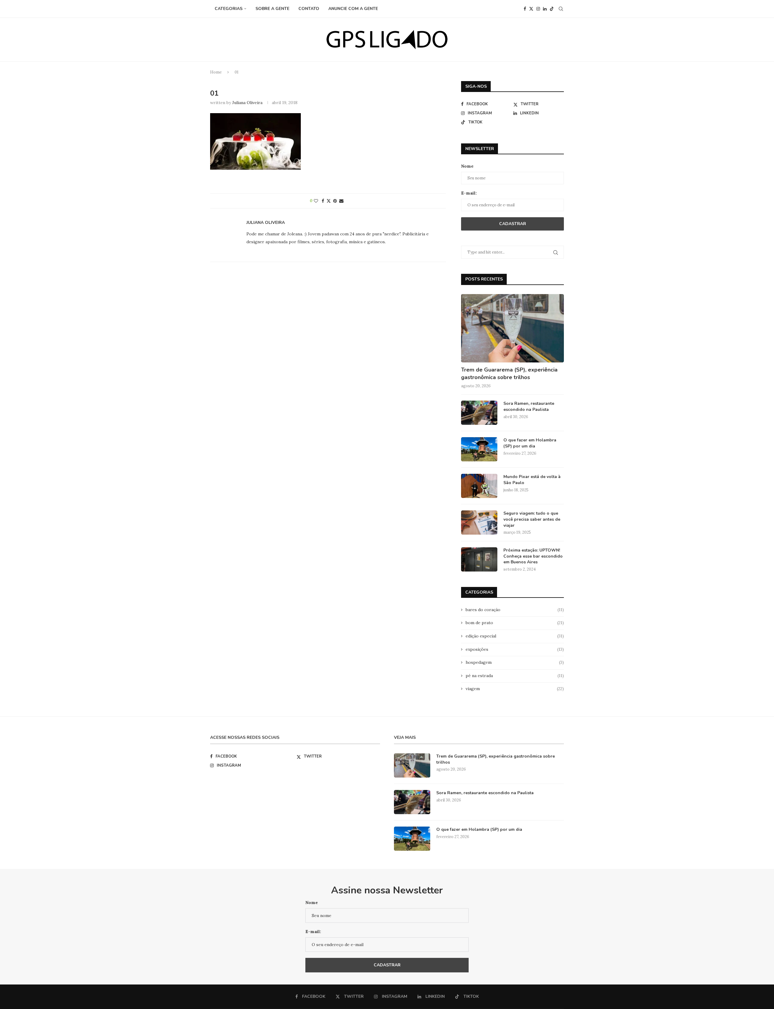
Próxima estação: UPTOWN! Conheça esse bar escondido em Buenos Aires (533, 556)
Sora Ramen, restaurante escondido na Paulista (528, 406)
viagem (515, 688)
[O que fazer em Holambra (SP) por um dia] (479, 449)
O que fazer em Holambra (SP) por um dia (529, 443)
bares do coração (515, 609)
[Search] (561, 9)
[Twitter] (531, 9)
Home (216, 72)
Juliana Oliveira (247, 102)
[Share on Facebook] (323, 201)
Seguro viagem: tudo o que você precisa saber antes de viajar (531, 519)
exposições (515, 649)
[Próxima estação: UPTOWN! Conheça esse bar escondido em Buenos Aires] (479, 559)
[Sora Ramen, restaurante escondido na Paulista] (479, 413)
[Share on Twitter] (329, 201)
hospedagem (515, 662)
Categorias (228, 8)
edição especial (515, 636)
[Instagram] (538, 9)
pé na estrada (515, 675)
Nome (467, 166)
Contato (308, 8)
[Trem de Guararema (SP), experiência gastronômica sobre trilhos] (512, 328)
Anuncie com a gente (353, 8)
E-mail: (469, 193)
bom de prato (515, 622)
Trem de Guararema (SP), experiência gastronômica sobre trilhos (509, 373)
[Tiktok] (552, 9)
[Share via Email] (341, 201)
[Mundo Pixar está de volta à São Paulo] (479, 486)
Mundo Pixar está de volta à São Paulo (532, 480)
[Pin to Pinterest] (335, 201)
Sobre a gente (272, 8)
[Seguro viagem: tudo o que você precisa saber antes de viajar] (479, 522)
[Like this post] (316, 201)
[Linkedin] (545, 9)
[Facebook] (525, 9)
